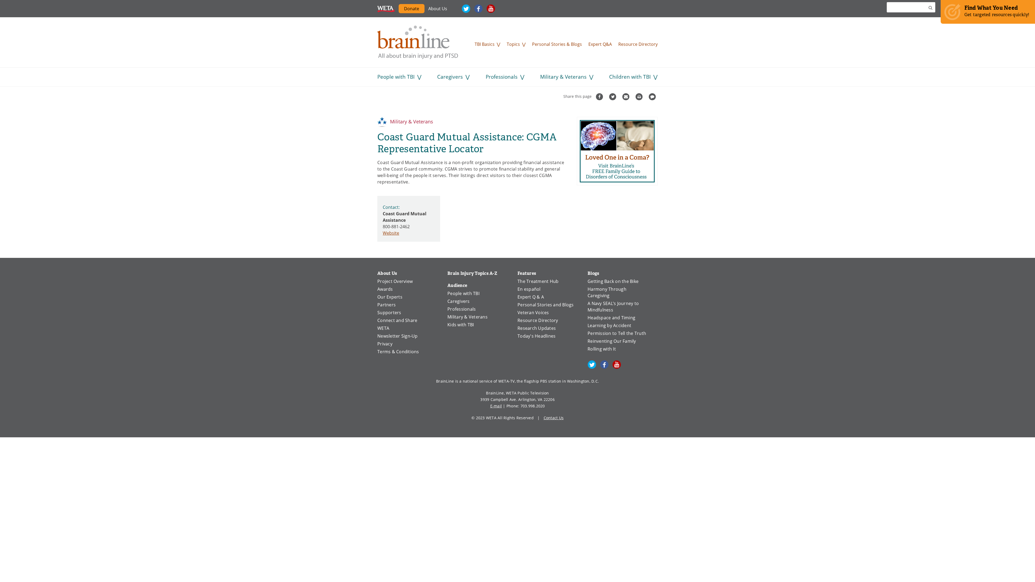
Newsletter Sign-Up (397, 336)
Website (391, 233)
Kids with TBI (460, 325)
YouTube (491, 8)
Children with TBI (630, 76)
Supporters (389, 313)
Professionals (502, 76)
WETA (386, 8)
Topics (513, 44)
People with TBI (396, 76)
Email (626, 96)
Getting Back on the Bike (613, 281)
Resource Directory (638, 44)
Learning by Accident (609, 325)
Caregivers (450, 76)
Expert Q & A (531, 297)
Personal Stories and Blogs (546, 305)
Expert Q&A (600, 44)
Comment (653, 96)
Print (639, 96)
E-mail (496, 405)
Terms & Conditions (398, 352)
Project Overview (395, 281)
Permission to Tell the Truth (617, 333)
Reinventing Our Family (612, 341)
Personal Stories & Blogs (557, 44)
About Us (437, 9)
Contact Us (554, 417)
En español (529, 289)
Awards (385, 289)
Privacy (384, 344)
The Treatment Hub (538, 281)
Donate (411, 9)
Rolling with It (602, 349)
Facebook (478, 8)
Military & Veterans (563, 76)
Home (417, 42)
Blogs (593, 273)
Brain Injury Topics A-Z (472, 273)
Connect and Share (397, 320)
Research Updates (537, 328)
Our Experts (389, 297)
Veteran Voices (533, 313)
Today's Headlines (537, 336)
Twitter (466, 8)
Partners (386, 305)
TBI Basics (485, 44)
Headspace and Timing (611, 318)
